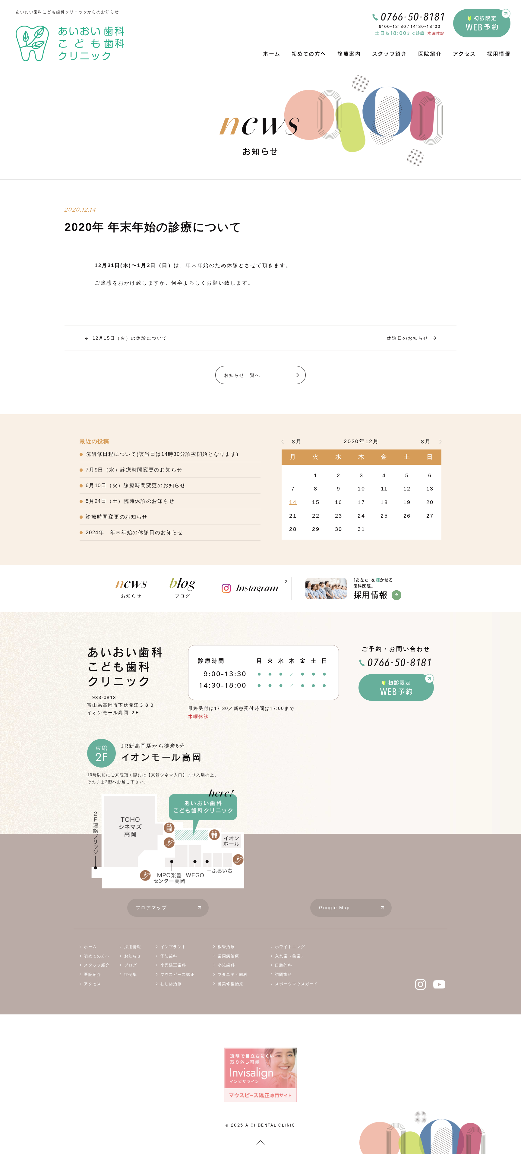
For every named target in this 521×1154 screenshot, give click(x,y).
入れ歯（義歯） (290, 956)
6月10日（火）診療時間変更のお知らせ (135, 485)
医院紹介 (430, 53)
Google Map (334, 907)
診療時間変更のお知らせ (117, 517)
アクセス (464, 53)
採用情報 (498, 53)
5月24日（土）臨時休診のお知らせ (130, 501)
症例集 (130, 974)
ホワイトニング (290, 946)
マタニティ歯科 (233, 974)
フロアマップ (151, 907)
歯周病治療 (228, 956)
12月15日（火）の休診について (130, 338)
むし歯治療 (171, 984)
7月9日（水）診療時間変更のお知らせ (134, 470)
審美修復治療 (231, 984)
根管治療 (226, 946)
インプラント (173, 946)
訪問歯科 (283, 974)
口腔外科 (283, 965)
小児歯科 (226, 965)
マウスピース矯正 (177, 974)
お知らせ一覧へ (242, 375)
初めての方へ (309, 53)
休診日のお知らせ (407, 338)
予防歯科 (169, 956)
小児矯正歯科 (173, 965)
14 (293, 502)
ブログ (182, 588)
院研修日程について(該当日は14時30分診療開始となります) (162, 454)
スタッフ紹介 (389, 53)
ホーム (271, 53)
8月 (297, 442)
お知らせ (131, 588)
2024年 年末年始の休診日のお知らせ (134, 532)
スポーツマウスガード (296, 984)
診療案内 (349, 53)
